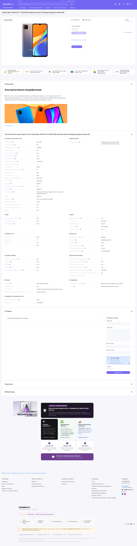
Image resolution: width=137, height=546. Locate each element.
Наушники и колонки (7, 488)
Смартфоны (22, 7)
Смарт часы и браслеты (60, 7)
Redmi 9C (14, 473)
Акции (3, 486)
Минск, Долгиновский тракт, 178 (27, 534)
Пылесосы (72, 7)
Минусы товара (110, 350)
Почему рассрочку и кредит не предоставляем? (104, 497)
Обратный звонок (126, 483)
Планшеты (48, 7)
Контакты (94, 488)
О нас (93, 481)
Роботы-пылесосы (36, 483)
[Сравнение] (119, 4)
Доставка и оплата (96, 495)
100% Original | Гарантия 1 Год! (78, 40)
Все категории (8, 7)
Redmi (127, 19)
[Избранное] (123, 4)
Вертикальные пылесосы (38, 486)
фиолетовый (20, 473)
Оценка (109, 366)
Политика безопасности (98, 483)
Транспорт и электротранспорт (10, 490)
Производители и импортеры (99, 490)
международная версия (39, 473)
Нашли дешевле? (128, 32)
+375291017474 (67, 1)
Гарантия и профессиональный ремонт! (101, 486)
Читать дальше (8, 125)
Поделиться (76, 46)
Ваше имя (109, 320)
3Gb (26, 473)
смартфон (8, 473)
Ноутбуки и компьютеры (35, 7)
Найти (71, 4)
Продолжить (118, 372)
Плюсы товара (110, 343)
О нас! (19, 1)
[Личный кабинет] (115, 4)
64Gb (29, 473)
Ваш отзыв (109, 327)
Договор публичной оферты (99, 493)
